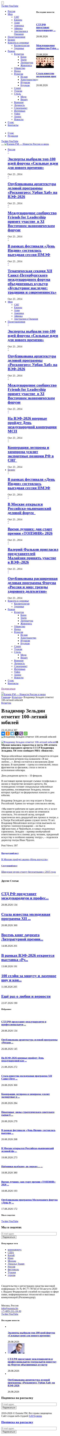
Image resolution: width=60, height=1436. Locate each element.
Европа (18, 19)
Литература (26, 62)
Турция (12, 1272)
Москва (12, 1261)
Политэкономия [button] (16, 321)
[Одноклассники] (8, 733)
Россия (11, 11)
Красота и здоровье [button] (18, 600)
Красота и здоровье (18, 42)
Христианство (28, 79)
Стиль (17, 93)
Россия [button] (11, 149)
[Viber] (21, 733)
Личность (19, 105)
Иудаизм (25, 82)
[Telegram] (12, 733)
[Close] (2, 3)
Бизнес (11, 39)
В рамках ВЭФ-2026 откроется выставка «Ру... (27, 957)
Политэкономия (16, 37)
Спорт (17, 88)
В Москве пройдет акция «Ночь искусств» (24, 859)
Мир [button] (10, 301)
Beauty (24, 99)
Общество (19, 68)
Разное (11, 51)
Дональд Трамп (16, 1263)
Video (17, 113)
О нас (11, 122)
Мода (23, 96)
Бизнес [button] (11, 469)
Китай (11, 1255)
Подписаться (8, 688)
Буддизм (25, 85)
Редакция (13, 135)
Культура (19, 54)
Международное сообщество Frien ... (47, 47)
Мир (10, 14)
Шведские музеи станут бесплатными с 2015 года (28, 872)
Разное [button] (11, 609)
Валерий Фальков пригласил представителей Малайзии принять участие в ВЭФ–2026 (33, 555)
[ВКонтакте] (3, 733)
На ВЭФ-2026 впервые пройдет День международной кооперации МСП (32, 424)
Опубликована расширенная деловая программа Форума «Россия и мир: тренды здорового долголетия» (33, 584)
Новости (19, 119)
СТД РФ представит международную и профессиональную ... (23, 1023)
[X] (17, 733)
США (11, 1252)
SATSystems (35, 1416)
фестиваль (13, 1269)
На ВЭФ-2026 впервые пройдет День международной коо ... (22, 1059)
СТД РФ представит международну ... (46, 27)
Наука (17, 71)
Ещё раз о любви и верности (26, 996)
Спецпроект (20, 108)
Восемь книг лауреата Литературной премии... (22, 937)
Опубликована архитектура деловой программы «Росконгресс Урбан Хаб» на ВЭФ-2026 (32, 190)
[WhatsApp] (26, 733)
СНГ (16, 17)
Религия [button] (18, 632)
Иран (10, 1258)
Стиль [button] (17, 652)
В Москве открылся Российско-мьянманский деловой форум (29, 508)
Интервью (19, 111)
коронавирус (15, 1249)
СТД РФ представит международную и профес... (25, 896)
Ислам (24, 76)
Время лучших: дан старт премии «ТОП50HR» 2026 (30, 531)
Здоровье (19, 48)
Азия (17, 22)
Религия (18, 74)
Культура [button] (19, 612)
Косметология (21, 45)
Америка (19, 25)
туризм (11, 1275)
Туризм (18, 91)
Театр (23, 59)
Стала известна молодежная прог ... (46, 76)
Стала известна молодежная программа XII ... (25, 916)
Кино (23, 56)
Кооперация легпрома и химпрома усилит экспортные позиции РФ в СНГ (31, 453)
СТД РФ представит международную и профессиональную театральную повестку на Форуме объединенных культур (32, 1362)
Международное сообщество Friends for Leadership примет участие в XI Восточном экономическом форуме (32, 221)
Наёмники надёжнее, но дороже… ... (22, 1166)
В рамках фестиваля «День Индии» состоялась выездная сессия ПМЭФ (31, 250)
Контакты (13, 125)
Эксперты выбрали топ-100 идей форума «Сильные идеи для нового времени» (33, 163)
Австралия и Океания (21, 32)
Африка (18, 28)
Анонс (17, 116)
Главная (5, 697)
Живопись (26, 65)
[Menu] (2, 144)
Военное (19, 102)
